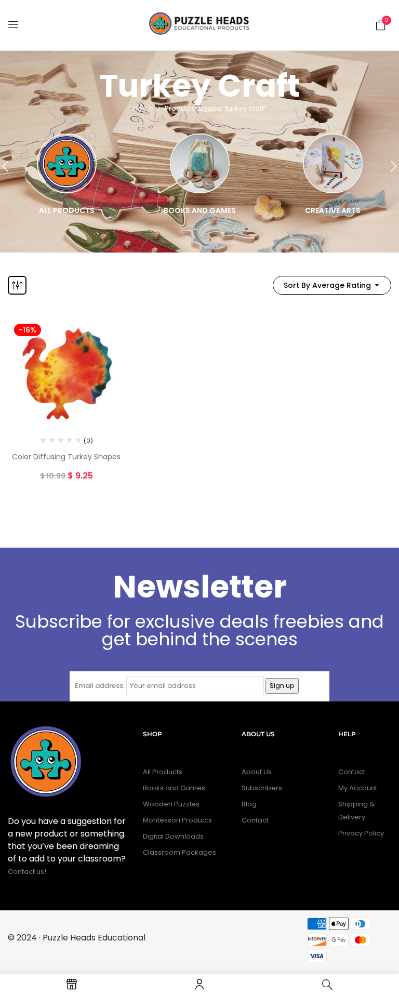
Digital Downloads (173, 836)
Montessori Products (177, 820)
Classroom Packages (179, 852)
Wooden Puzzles (171, 804)
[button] (381, 24)
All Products (67, 210)
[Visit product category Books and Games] (200, 163)
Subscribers (262, 788)
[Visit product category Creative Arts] (333, 163)
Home (143, 108)
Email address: (100, 686)
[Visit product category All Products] (67, 163)
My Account (357, 788)
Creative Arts (333, 210)
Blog (249, 804)
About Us (257, 772)
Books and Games (200, 210)
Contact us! (28, 872)
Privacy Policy (361, 833)
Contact (255, 820)
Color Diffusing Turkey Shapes (66, 457)
